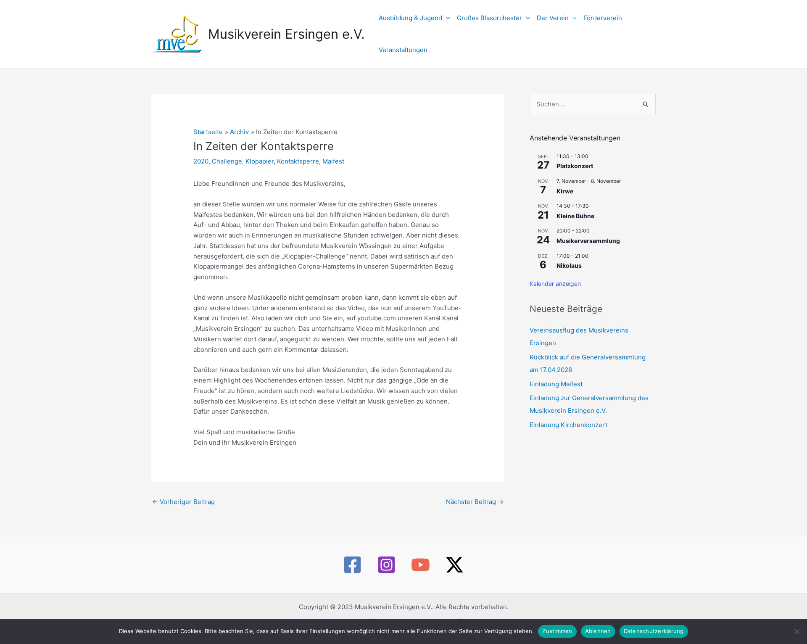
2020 (200, 161)
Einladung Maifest (556, 384)
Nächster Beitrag (475, 502)
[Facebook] (352, 564)
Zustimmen (557, 631)
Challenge (227, 161)
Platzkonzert (574, 165)
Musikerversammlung (588, 240)
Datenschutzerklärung (654, 631)
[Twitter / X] (454, 564)
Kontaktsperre (298, 161)
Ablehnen (598, 631)
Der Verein (553, 18)
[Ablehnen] (796, 631)
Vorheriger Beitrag (183, 502)
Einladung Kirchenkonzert (568, 425)
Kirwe (564, 191)
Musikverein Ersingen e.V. (286, 34)
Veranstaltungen (403, 50)
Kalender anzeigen (555, 283)
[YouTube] (420, 564)
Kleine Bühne (575, 215)
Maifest (333, 161)
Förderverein (602, 18)
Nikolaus (569, 265)
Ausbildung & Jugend (410, 18)
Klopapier (259, 161)
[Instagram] (386, 564)
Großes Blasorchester (489, 18)
